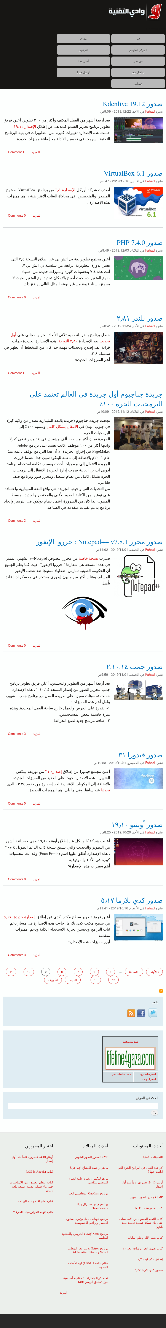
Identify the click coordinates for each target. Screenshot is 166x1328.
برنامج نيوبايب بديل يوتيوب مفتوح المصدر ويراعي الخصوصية (87, 1221)
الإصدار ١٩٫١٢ (25, 126)
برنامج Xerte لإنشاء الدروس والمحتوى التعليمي (84, 1236)
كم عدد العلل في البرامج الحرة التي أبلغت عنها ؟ (140, 1170)
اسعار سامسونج (148, 1074)
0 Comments (17, 215)
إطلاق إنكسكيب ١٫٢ (150, 1259)
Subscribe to (161, 991)
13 (94, 980)
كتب (138, 39)
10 (27, 972)
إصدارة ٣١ (53, 771)
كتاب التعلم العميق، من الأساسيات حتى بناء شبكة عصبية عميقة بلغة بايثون (141, 1223)
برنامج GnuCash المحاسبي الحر (88, 1193)
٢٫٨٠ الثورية (69, 340)
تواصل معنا (138, 72)
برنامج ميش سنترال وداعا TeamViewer (92, 1206)
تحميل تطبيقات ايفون (121, 1074)
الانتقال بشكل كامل (62, 426)
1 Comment (16, 152)
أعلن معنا (83, 61)
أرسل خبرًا (83, 72)
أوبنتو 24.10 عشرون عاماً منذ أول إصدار (142, 1184)
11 (9, 972)
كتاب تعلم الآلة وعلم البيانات (145, 1238)
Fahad (150, 111)
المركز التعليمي (138, 50)
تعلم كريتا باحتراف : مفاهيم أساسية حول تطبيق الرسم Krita (85, 1280)
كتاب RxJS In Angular (149, 1208)
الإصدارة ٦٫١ (65, 189)
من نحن (138, 61)
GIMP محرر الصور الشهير (146, 1197)
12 (112, 980)
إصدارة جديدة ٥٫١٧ (19, 916)
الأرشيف (83, 50)
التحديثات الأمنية (153, 1157)
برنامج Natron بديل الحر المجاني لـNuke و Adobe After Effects (87, 1250)
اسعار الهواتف (149, 1079)
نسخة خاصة (88, 558)
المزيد (35, 152)
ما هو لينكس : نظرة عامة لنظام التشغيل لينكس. (88, 1180)
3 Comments (17, 520)
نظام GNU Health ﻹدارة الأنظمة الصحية (88, 1265)
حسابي (138, 83)
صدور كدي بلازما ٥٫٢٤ (149, 1270)
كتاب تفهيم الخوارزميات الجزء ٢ (143, 1248)
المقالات (83, 39)
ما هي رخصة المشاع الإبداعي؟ (89, 1168)
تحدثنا (105, 789)
